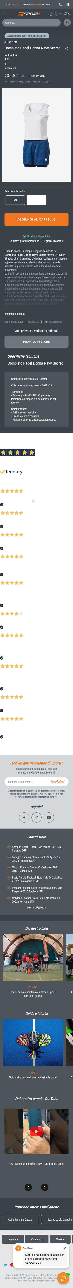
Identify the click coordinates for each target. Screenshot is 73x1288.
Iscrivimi (57, 782)
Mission (60, 1239)
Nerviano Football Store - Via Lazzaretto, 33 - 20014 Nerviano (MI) (36, 899)
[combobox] (32, 22)
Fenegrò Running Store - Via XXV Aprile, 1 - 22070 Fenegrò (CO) (36, 859)
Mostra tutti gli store (36, 907)
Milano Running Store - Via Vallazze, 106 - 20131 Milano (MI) (35, 869)
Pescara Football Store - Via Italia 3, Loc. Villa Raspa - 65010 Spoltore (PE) (37, 889)
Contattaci (36, 1239)
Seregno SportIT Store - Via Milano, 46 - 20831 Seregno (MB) (37, 848)
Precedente (6, 486)
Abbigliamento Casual (20, 1219)
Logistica (13, 1239)
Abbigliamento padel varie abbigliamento (27, 36)
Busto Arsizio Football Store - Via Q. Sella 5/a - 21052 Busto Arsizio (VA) (37, 879)
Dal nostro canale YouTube (36, 1098)
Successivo (19, 486)
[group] (33, 968)
